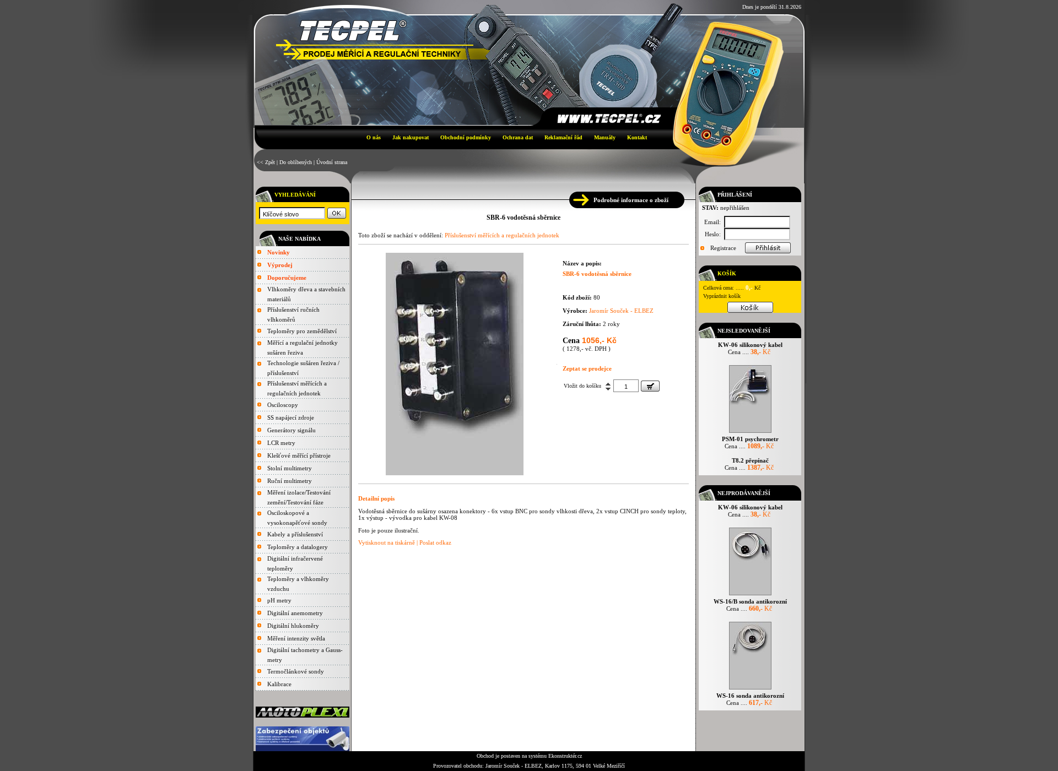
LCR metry (281, 442)
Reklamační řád (563, 137)
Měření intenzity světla (296, 638)
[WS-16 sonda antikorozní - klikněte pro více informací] (750, 689)
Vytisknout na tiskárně (386, 542)
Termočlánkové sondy (295, 671)
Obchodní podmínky (465, 137)
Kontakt (637, 137)
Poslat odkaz (435, 542)
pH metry (279, 600)
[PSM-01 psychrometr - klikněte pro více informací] (750, 432)
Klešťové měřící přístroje (299, 455)
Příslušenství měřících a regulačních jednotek (502, 235)
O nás (373, 137)
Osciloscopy (282, 404)
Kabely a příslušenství (295, 534)
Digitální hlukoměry (293, 625)
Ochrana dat (518, 137)
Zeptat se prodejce (587, 368)
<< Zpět (266, 162)
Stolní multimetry (289, 468)
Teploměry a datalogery (297, 547)
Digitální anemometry (295, 613)
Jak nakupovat (410, 137)
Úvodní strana (331, 162)
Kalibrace (279, 684)
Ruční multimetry (289, 480)
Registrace (723, 248)
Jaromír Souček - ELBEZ (621, 310)
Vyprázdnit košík (722, 296)
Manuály (605, 137)
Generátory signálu (291, 430)
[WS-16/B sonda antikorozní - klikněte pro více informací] (750, 595)
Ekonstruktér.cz (565, 756)
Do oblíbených (295, 162)
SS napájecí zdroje (290, 417)
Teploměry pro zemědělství (302, 331)
